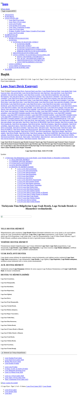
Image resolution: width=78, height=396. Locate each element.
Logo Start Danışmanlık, (27, 170)
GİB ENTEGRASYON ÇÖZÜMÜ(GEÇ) (31, 60)
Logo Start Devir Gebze (23, 100)
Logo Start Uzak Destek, (28, 196)
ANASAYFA (9, 15)
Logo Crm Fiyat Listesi (16, 33)
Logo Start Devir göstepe (40, 100)
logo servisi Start (16, 93)
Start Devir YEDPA (67, 135)
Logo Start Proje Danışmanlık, (29, 180)
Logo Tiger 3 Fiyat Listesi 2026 (15, 377)
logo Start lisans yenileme (67, 120)
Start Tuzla (41, 138)
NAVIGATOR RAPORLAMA (19, 67)
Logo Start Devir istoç (16, 102)
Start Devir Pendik (12, 133)
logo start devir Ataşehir (15, 95)
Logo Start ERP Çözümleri (49, 111)
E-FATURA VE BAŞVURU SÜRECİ (25, 42)
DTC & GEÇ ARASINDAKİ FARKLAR (31, 58)
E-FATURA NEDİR (23, 44)
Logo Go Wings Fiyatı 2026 (14, 372)
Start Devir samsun (36, 133)
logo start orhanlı (6, 122)
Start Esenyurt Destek (8, 137)
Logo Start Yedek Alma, (27, 187)
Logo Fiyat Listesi (11, 390)
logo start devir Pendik (25, 107)
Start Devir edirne (26, 126)
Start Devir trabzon (26, 135)
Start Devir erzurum (38, 126)
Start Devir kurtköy (14, 131)
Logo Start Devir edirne (31, 98)
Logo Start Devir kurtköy (16, 106)
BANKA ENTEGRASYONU (19, 38)
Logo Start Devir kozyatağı (51, 104)
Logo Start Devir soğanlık (28, 109)
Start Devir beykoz (34, 124)
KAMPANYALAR (11, 35)
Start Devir (26, 122)
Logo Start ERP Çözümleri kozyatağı (36, 117)
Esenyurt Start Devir (17, 91)
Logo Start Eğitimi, (25, 176)
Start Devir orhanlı (58, 131)
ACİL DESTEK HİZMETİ (19, 165)
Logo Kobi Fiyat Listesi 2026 (14, 360)
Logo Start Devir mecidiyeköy (50, 106)
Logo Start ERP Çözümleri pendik (60, 117)
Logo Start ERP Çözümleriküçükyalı (54, 118)
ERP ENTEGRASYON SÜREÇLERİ (25, 53)
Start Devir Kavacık (31, 129)
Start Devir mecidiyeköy (43, 131)
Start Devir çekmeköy (61, 124)
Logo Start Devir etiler (8, 100)
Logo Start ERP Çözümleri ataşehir (19, 113)
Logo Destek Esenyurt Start (51, 91)
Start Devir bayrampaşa (19, 124)
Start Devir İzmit (66, 127)
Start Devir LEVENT (28, 131)
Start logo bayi (45, 137)
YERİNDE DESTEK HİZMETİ (20, 161)
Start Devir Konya (44, 129)
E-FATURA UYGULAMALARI (28, 47)
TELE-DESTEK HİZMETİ (19, 159)
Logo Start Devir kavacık (17, 104)
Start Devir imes (32, 127)
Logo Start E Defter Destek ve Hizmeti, (32, 194)
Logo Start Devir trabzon (62, 109)
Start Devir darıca (13, 126)
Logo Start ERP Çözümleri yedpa (31, 118)
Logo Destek (47, 386)
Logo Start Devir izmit (46, 102)
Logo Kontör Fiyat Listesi (17, 25)
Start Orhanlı (19, 138)
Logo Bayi (8, 393)
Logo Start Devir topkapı (45, 109)
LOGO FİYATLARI (11, 18)
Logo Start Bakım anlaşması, (28, 183)
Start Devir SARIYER (50, 133)
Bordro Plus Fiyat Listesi (13, 361)
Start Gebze (26, 137)
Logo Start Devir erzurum (48, 98)
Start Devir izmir (55, 127)
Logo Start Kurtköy (52, 120)
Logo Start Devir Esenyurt (19, 86)
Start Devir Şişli (64, 133)
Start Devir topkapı (13, 135)
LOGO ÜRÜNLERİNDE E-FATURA (29, 62)
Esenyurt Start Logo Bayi (33, 91)
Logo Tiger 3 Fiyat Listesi (17, 22)
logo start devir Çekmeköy (51, 96)
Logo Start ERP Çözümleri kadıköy (43, 115)
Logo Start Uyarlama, (27, 200)
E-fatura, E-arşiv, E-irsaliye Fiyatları (16, 369)
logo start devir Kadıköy (62, 102)
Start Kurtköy (35, 137)
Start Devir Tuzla (38, 135)
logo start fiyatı (29, 120)
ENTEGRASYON (11, 36)
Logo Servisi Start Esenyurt (31, 93)
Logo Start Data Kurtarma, (28, 189)
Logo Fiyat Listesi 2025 (34, 386)
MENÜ (9, 11)
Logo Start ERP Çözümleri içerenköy (19, 115)
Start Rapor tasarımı (30, 138)
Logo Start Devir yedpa (32, 111)
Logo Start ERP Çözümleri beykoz (42, 113)
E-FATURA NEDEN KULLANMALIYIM (31, 49)
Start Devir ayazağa (67, 122)
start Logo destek (56, 137)
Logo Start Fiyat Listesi (16, 20)
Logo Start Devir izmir (31, 102)
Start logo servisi (68, 137)
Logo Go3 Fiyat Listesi (16, 29)
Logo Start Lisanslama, (27, 169)
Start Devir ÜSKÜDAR (52, 135)
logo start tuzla (17, 122)
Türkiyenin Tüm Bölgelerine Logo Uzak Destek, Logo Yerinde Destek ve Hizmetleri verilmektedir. (37, 158)
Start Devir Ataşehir (53, 122)
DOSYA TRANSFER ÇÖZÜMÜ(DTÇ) (30, 56)
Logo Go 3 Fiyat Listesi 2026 (14, 376)
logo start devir (55, 93)
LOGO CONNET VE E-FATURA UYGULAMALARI (31, 55)
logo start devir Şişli (12, 109)
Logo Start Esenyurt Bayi (15, 120)
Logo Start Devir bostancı (33, 96)
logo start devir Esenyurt (65, 98)
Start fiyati (19, 137)
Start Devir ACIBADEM (38, 122)
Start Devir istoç (44, 127)
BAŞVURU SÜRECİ (24, 46)
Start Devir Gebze (65, 126)
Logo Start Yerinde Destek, (28, 181)
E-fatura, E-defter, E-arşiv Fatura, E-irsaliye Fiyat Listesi (27, 31)
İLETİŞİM (8, 69)
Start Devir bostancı (47, 124)
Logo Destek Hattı (11, 391)
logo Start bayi (45, 93)
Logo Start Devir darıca (15, 98)
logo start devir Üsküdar (16, 111)
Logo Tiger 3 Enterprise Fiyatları (19, 27)
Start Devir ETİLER (52, 126)
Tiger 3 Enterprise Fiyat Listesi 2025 (16, 379)
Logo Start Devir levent (32, 106)
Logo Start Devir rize (40, 107)
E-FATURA (13, 40)
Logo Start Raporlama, (27, 174)
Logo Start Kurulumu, (26, 172)
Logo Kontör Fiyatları (12, 363)
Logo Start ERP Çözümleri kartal (65, 115)
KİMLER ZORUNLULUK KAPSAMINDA (32, 51)
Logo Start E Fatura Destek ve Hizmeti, (32, 192)
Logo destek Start (66, 91)
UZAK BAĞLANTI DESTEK (20, 163)
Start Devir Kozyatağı (58, 129)
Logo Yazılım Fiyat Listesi (13, 358)
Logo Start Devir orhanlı (69, 106)
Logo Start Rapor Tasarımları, (29, 185)
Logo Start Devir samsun (55, 107)
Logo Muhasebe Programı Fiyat (15, 370)
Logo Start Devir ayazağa (32, 95)
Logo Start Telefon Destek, (28, 191)
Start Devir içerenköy (20, 127)
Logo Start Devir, (25, 178)
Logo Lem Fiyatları (15, 24)
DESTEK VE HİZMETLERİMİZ (21, 167)
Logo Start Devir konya (34, 104)
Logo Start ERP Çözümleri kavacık (12, 117)
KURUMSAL (9, 16)
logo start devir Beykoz (17, 96)
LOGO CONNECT (15, 64)
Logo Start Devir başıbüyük (50, 95)
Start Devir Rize (24, 133)
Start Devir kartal (18, 129)
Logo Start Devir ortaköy (9, 107)
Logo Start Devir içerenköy (58, 100)
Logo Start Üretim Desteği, (28, 201)
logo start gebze (40, 120)
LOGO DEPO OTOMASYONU (20, 66)
